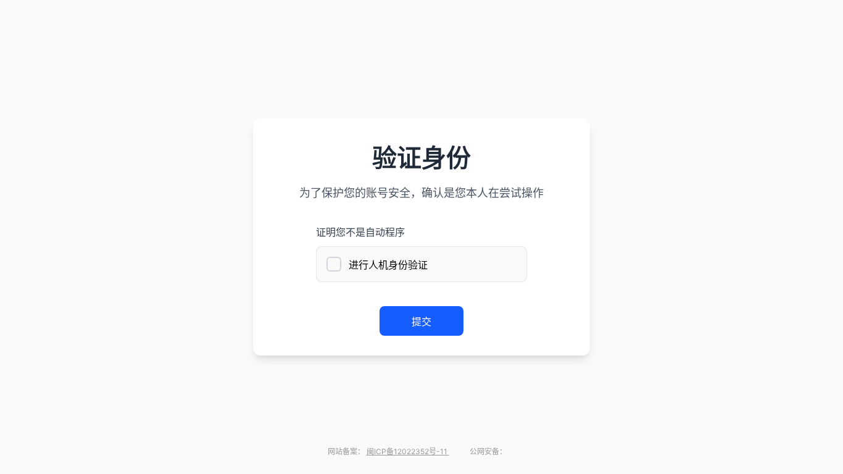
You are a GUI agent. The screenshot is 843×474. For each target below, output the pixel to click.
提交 (421, 321)
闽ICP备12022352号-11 (408, 451)
